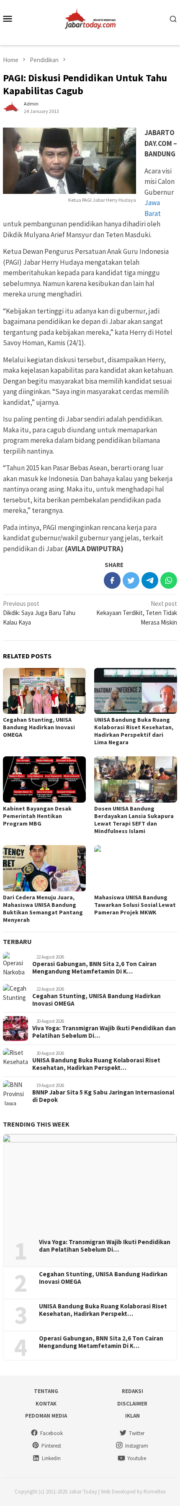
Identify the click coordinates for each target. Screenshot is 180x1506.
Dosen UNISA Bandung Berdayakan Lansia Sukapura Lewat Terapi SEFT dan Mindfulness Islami (134, 820)
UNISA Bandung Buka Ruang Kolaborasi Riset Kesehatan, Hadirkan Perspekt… (96, 1064)
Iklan (132, 1415)
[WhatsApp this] (168, 580)
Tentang (46, 1391)
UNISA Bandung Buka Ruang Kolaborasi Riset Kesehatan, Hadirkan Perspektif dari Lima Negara (133, 731)
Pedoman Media (46, 1415)
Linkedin (51, 1458)
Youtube (136, 1458)
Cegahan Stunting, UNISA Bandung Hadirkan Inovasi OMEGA (39, 727)
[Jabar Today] (89, 18)
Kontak (46, 1403)
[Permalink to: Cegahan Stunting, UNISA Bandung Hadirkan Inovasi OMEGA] (44, 691)
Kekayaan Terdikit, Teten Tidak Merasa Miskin (136, 613)
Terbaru (17, 941)
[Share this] (112, 580)
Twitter (136, 1433)
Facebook (51, 1433)
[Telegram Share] (149, 580)
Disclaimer (132, 1403)
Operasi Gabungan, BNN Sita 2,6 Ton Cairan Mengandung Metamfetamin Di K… (94, 967)
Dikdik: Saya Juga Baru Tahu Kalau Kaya (39, 613)
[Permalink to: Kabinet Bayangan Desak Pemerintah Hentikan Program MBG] (44, 779)
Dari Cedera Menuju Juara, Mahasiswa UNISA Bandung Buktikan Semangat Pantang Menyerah (43, 909)
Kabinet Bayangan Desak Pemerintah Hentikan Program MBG (37, 816)
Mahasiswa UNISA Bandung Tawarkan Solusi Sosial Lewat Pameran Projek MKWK (135, 905)
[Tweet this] (131, 580)
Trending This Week (36, 1124)
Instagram (136, 1445)
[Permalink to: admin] (11, 107)
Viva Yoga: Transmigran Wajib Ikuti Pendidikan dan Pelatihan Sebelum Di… (104, 1031)
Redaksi (132, 1391)
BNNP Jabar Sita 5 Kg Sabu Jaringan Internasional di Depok (103, 1096)
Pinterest (51, 1445)
